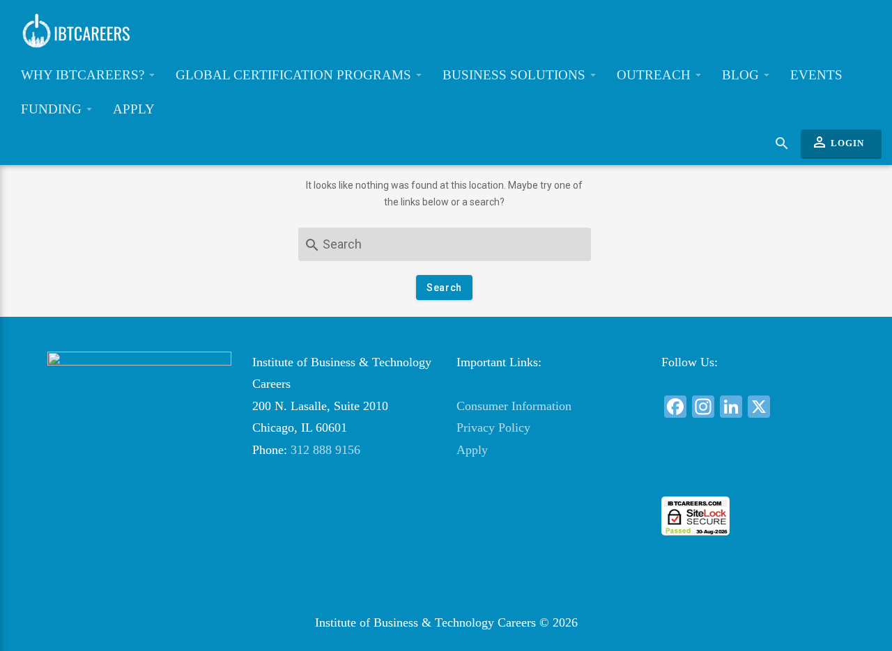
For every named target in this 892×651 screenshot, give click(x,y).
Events (816, 75)
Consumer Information (513, 406)
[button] (752, 471)
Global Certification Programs (295, 75)
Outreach (655, 75)
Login (837, 142)
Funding (53, 109)
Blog (742, 75)
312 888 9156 (325, 450)
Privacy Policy (493, 427)
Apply (134, 109)
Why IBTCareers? (84, 75)
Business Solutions (516, 75)
